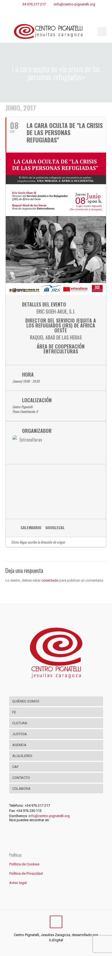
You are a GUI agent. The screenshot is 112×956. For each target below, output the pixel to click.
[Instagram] (60, 947)
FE (14, 712)
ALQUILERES (22, 756)
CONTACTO (21, 778)
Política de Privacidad (26, 873)
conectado (49, 580)
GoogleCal (55, 527)
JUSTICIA (19, 734)
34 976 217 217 (34, 4)
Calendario (31, 527)
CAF (15, 767)
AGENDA (19, 745)
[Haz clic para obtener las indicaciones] (100, 542)
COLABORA (21, 789)
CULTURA (19, 723)
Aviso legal (18, 883)
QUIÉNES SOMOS (25, 701)
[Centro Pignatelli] (56, 31)
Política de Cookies (24, 864)
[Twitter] (52, 947)
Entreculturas (31, 439)
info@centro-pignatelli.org (74, 4)
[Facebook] (45, 947)
